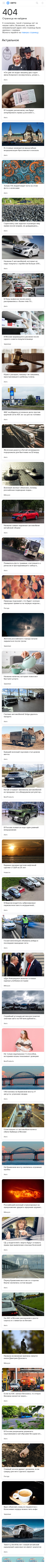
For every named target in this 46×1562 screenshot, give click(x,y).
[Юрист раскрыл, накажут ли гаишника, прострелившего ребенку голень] (23, 366)
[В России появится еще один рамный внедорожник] (23, 819)
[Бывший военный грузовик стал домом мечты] (23, 744)
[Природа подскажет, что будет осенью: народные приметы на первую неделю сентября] (23, 593)
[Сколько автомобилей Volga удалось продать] (23, 706)
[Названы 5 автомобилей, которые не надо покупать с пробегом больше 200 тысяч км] (23, 253)
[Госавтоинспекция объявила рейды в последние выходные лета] (23, 932)
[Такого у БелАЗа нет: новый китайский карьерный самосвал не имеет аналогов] (23, 1536)
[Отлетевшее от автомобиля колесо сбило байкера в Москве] (23, 1121)
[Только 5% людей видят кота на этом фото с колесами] (23, 177)
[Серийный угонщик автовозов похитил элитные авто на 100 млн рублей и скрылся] (23, 1008)
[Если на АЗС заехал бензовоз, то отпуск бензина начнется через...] (23, 1385)
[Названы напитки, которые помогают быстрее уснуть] (23, 668)
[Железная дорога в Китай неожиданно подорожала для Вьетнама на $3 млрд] (23, 442)
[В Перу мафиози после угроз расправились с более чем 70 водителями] (23, 291)
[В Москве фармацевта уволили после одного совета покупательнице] (23, 328)
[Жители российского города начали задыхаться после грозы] (23, 630)
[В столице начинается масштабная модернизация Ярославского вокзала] (23, 140)
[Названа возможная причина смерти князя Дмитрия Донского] (23, 1348)
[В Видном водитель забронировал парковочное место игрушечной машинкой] (23, 895)
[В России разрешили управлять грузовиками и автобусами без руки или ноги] (23, 1423)
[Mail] (8, 3)
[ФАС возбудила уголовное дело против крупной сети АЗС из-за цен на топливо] (23, 404)
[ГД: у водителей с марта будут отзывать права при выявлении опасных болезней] (23, 1234)
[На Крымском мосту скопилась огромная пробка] (23, 1159)
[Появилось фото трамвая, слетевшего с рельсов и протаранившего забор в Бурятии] (23, 555)
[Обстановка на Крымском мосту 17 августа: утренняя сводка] (23, 1083)
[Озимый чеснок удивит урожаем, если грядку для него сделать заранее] (23, 1461)
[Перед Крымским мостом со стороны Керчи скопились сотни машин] (23, 1272)
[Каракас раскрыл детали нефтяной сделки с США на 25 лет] (23, 857)
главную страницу (29, 32)
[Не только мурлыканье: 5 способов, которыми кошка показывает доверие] (23, 1046)
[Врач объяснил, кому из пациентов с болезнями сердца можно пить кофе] (23, 1499)
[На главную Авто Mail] (12, 3)
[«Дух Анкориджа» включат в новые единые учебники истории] (23, 970)
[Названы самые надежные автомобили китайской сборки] (23, 517)
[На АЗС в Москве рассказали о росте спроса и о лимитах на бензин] (23, 1310)
